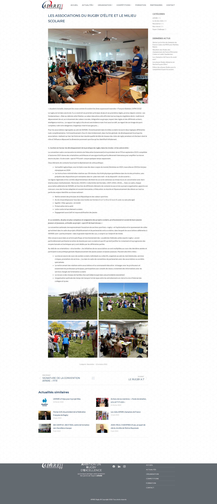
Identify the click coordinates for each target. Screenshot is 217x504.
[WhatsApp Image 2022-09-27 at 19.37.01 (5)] (123, 339)
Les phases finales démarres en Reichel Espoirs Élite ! (164, 63)
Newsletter (90, 364)
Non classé (156, 26)
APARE (155, 18)
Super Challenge (158, 29)
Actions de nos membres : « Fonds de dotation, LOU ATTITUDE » (128, 400)
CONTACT (150, 488)
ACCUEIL (149, 465)
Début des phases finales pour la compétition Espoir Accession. (164, 68)
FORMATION (151, 483)
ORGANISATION (152, 474)
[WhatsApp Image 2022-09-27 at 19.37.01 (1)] (72, 339)
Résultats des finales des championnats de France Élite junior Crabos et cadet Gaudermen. (165, 52)
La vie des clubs (158, 21)
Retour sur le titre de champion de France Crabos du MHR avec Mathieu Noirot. (166, 44)
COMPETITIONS (152, 479)
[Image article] (44, 402)
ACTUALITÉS (151, 470)
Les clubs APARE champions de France (125, 412)
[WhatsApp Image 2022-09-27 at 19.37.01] (123, 301)
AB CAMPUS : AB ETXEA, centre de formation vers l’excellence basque (71, 426)
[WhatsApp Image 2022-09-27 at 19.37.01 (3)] (72, 301)
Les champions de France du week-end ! (165, 58)
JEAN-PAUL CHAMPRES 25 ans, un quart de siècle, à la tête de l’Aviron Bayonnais (128, 426)
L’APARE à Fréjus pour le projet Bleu (67, 399)
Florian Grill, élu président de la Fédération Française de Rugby (69, 413)
